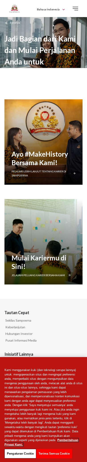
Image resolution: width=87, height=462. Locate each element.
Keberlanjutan (15, 327)
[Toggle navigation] (75, 8)
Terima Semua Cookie (54, 453)
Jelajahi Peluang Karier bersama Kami (38, 275)
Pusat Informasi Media (21, 340)
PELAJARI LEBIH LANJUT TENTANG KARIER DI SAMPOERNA (39, 173)
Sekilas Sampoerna (18, 320)
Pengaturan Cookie (20, 453)
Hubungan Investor (19, 333)
